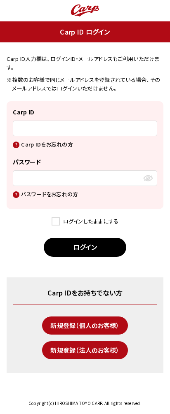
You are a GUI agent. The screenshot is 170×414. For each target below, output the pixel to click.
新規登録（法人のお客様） (84, 350)
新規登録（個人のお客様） (84, 325)
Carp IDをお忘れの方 (47, 144)
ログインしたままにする (91, 221)
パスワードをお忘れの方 (49, 194)
